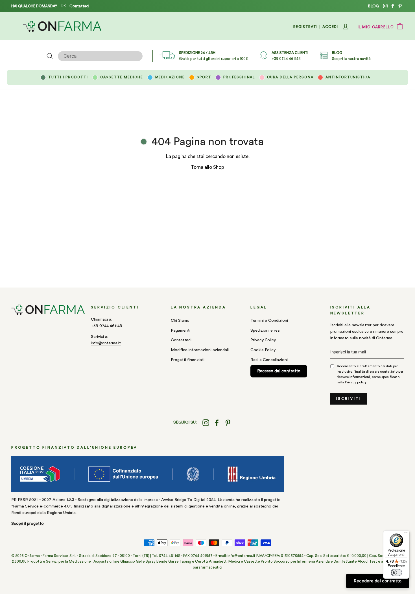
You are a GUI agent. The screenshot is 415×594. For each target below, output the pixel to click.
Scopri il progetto (27, 523)
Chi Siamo (180, 320)
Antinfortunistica (348, 77)
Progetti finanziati (187, 360)
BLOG (373, 6)
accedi (330, 27)
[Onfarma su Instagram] (205, 422)
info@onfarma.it (106, 343)
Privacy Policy (263, 340)
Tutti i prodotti (68, 77)
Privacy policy (355, 382)
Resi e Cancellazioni (269, 360)
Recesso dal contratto (278, 371)
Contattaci (79, 6)
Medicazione (170, 77)
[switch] (396, 572)
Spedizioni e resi (265, 330)
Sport (204, 77)
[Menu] (406, 533)
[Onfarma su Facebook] (216, 422)
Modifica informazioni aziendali (200, 350)
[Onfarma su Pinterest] (227, 422)
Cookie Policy (263, 350)
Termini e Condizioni (269, 320)
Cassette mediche (121, 77)
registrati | (306, 27)
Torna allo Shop (207, 167)
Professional (239, 77)
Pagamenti (180, 330)
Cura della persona (290, 77)
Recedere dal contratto (377, 581)
